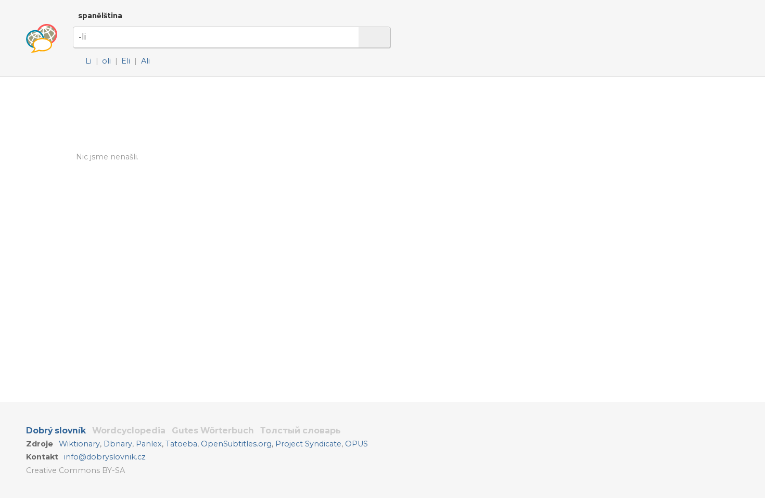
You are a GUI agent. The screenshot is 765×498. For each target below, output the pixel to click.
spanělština (100, 15)
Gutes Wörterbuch (213, 430)
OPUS (356, 444)
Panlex (149, 444)
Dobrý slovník (56, 430)
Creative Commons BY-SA (75, 470)
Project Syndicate (308, 444)
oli (106, 61)
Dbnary (118, 444)
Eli (125, 61)
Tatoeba (181, 444)
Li (88, 61)
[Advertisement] (508, 177)
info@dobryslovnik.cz (105, 457)
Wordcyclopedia (128, 430)
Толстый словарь (300, 430)
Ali (145, 61)
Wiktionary (79, 444)
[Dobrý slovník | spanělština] (41, 38)
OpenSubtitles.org (236, 444)
